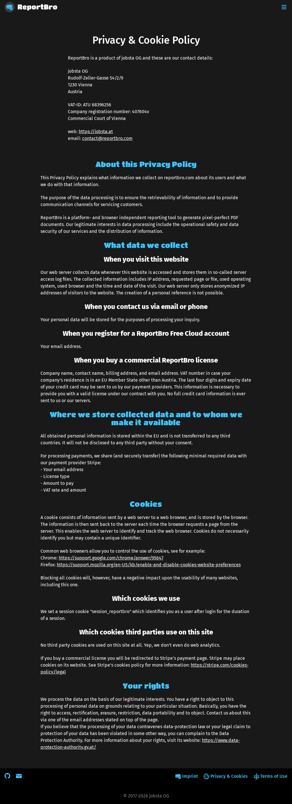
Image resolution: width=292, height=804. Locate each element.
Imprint (190, 776)
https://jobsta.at (96, 131)
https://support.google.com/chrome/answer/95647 (111, 558)
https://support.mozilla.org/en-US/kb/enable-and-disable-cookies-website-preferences (149, 564)
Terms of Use (273, 776)
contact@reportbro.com (107, 138)
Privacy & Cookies (229, 776)
